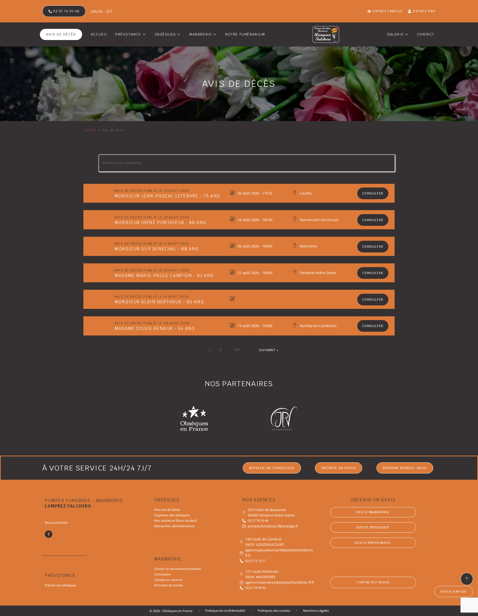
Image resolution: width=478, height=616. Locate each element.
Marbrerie (200, 34)
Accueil (99, 34)
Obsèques (165, 34)
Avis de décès (61, 34)
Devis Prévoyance (373, 543)
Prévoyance (128, 34)
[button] (338, 468)
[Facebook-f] (48, 534)
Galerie (395, 34)
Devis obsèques (373, 527)
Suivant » (269, 350)
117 (237, 350)
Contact (425, 34)
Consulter (372, 193)
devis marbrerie (373, 512)
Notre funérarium (245, 34)
